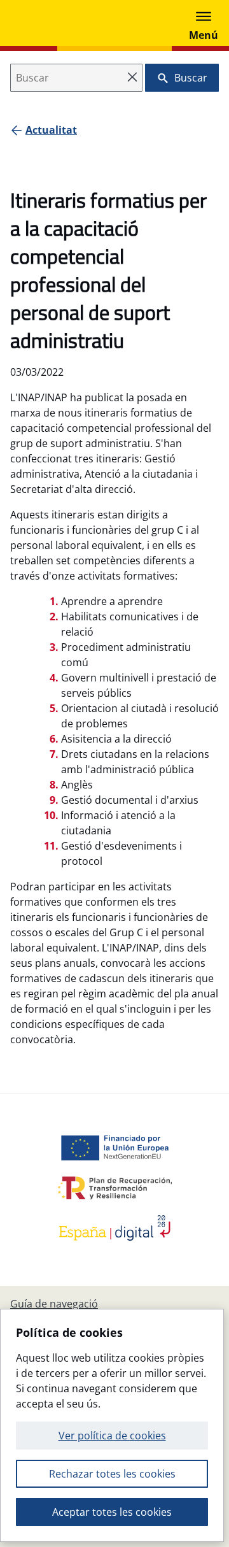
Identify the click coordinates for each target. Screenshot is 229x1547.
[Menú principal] (203, 23)
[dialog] (112, 1425)
